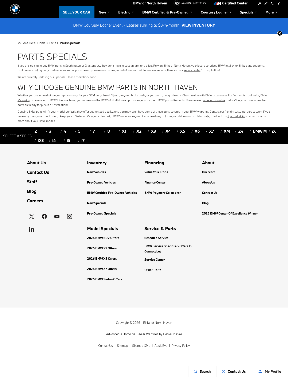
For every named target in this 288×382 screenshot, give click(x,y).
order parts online (214, 100)
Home (41, 43)
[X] (31, 216)
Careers (35, 200)
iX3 (41, 140)
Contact (214, 111)
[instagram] (69, 216)
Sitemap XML (141, 346)
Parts (52, 43)
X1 (124, 131)
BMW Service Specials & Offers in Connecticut (167, 248)
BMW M (260, 131)
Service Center (154, 260)
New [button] (103, 13)
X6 (197, 131)
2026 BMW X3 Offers (102, 248)
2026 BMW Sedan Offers (104, 279)
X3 (153, 131)
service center (192, 70)
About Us (36, 162)
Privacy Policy (181, 346)
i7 (83, 140)
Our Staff (208, 172)
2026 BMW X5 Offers (102, 258)
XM (227, 131)
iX (274, 131)
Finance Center (155, 182)
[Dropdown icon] (259, 3)
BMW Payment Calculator (162, 193)
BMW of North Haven (157, 323)
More (270, 13)
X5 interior (92, 116)
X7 (211, 131)
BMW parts (55, 65)
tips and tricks (236, 116)
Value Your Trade (156, 172)
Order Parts (152, 270)
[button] (279, 33)
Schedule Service (156, 238)
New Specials (96, 203)
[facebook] (44, 216)
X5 (182, 131)
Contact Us (38, 172)
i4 (54, 140)
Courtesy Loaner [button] (214, 13)
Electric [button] (124, 13)
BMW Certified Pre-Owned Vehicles (112, 193)
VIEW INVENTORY (198, 25)
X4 (168, 131)
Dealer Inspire (172, 334)
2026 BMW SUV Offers (103, 238)
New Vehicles (96, 172)
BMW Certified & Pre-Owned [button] (165, 13)
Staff (32, 181)
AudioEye (161, 346)
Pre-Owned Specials (101, 213)
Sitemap (122, 346)
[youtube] (57, 216)
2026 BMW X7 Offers (102, 269)
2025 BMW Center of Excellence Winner (230, 213)
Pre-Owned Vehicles (101, 182)
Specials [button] (246, 13)
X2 (138, 131)
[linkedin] (31, 229)
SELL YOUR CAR (76, 12)
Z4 (240, 131)
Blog (31, 191)
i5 (68, 140)
